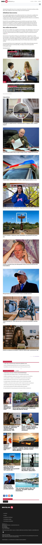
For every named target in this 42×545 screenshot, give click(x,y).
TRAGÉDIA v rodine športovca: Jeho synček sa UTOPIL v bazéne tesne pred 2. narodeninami (19, 382)
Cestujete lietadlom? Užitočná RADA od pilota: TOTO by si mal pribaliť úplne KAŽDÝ (17, 381)
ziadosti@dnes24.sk (35, 530)
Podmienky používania (8, 517)
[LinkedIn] (12, 496)
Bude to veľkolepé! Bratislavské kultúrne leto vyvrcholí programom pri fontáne (17, 365)
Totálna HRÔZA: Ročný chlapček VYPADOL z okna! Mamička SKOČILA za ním (16, 374)
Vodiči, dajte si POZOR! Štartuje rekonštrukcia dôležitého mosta (15, 363)
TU (6, 33)
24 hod (17, 370)
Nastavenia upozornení (8, 521)
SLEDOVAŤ (5, 501)
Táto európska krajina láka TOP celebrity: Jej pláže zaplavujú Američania (15, 386)
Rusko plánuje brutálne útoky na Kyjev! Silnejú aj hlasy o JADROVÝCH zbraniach (17, 384)
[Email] (9, 496)
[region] (14, 2)
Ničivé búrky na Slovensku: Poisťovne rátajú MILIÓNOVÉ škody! (15, 372)
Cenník (5, 515)
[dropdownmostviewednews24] (21, 390)
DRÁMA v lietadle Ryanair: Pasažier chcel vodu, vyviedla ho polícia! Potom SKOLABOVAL (18, 376)
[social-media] (3, 532)
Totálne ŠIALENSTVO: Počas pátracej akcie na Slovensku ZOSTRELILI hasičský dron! (17, 388)
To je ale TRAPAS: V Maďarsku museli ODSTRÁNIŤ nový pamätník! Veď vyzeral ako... (17, 377)
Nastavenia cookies (7, 519)
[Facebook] (4, 496)
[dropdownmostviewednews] (21, 369)
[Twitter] (7, 496)
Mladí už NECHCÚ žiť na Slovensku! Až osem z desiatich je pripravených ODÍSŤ (16, 379)
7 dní (14, 370)
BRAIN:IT (24, 539)
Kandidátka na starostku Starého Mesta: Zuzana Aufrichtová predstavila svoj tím (17, 366)
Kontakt (5, 513)
